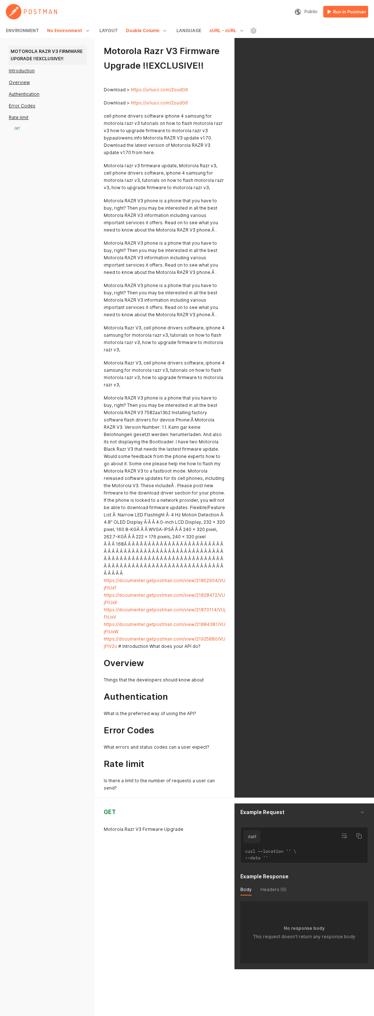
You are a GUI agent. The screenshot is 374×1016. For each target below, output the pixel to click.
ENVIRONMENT (22, 30)
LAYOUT (108, 30)
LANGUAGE (188, 30)
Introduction (22, 70)
